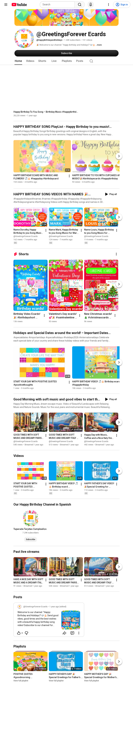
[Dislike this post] (26, 633)
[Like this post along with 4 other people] (18, 633)
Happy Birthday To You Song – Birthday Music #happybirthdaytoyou (46, 112)
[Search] (79, 4)
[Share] (64, 633)
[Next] (119, 156)
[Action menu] (79, 633)
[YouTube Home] (19, 4)
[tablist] (66, 61)
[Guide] (6, 5)
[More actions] (69, 176)
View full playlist (20, 681)
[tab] (18, 61)
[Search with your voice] (90, 4)
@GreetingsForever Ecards (25, 236)
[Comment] (72, 633)
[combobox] (58, 5)
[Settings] (108, 5)
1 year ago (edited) (57, 607)
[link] (49, 621)
